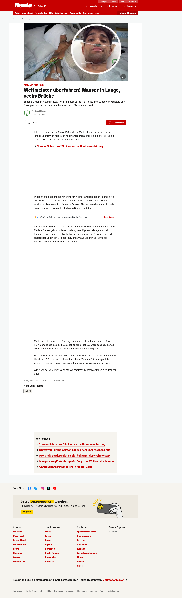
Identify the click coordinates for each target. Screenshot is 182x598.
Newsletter (19, 561)
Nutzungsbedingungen (87, 591)
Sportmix (32, 19)
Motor (80, 557)
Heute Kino (50, 557)
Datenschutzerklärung (64, 591)
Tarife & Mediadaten (35, 591)
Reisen (80, 561)
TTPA (49, 591)
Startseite (16, 19)
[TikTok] (48, 488)
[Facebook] (29, 488)
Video (123, 13)
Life (51, 13)
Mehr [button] (97, 13)
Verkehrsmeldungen (87, 553)
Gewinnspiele (84, 536)
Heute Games (52, 553)
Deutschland (19, 540)
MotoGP (28, 391)
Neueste (131, 13)
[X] (35, 488)
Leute (48, 536)
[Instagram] (42, 488)
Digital (48, 544)
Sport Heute (40, 111)
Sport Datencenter (86, 531)
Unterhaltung (61, 13)
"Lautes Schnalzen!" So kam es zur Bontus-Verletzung (70, 146)
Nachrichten (19, 544)
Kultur (48, 540)
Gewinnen (88, 13)
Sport (30, 13)
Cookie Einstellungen (109, 591)
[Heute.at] (23, 5)
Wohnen (81, 549)
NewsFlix (113, 531)
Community (75, 13)
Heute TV (49, 561)
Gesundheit (82, 544)
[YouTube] (54, 488)
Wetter (16, 557)
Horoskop (50, 549)
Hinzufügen (108, 217)
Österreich (20, 13)
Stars (48, 531)
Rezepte (81, 540)
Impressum (18, 591)
